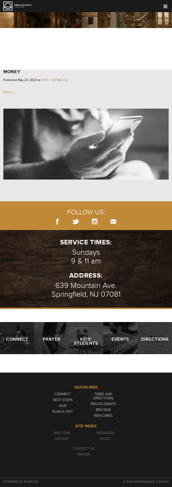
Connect (62, 394)
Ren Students (103, 404)
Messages (105, 433)
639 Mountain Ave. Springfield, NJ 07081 (86, 290)
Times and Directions (103, 396)
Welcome (62, 433)
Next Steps (63, 400)
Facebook (57, 221)
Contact (113, 221)
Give (65, 80)
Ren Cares (103, 415)
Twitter (75, 221)
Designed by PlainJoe (20, 482)
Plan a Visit (62, 411)
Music (105, 439)
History (62, 439)
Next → (9, 92)
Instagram (95, 221)
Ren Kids (103, 410)
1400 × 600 (49, 80)
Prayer (83, 454)
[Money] (86, 178)
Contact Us (84, 448)
